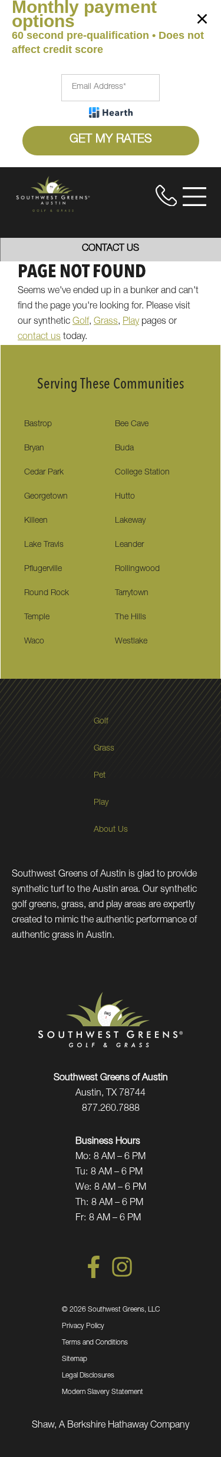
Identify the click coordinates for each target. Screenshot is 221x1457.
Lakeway (130, 521)
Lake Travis (44, 545)
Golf (80, 322)
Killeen (36, 521)
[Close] (202, 21)
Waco (34, 642)
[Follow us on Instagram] (122, 1276)
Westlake (131, 642)
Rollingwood (137, 569)
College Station (142, 473)
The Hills (130, 617)
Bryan (34, 448)
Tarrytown (132, 593)
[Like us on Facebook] (94, 1276)
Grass (106, 322)
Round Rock (46, 593)
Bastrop (38, 424)
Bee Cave (132, 424)
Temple (37, 617)
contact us (39, 337)
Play (131, 322)
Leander (129, 545)
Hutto (125, 497)
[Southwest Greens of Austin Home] (53, 193)
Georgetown (46, 497)
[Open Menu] (194, 196)
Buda (124, 448)
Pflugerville (43, 569)
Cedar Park (44, 473)
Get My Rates (111, 140)
